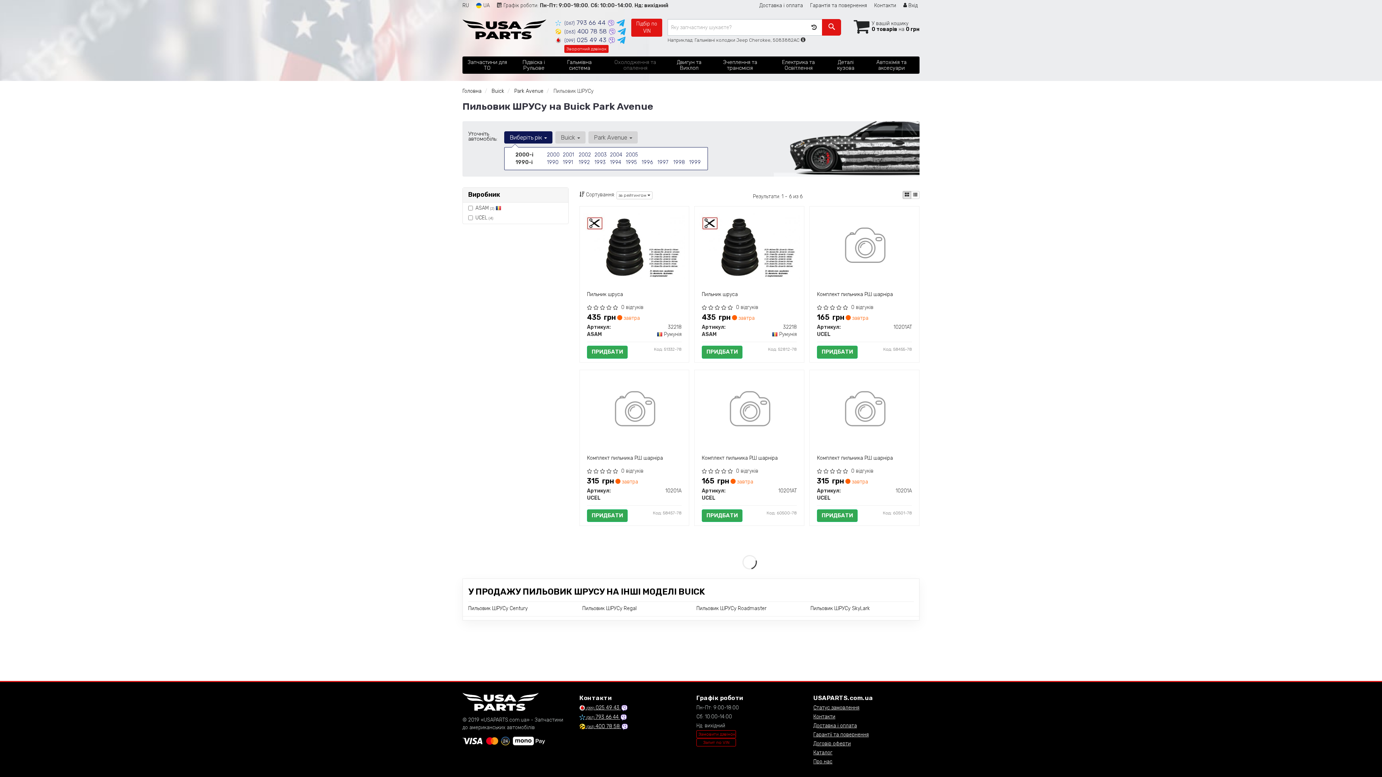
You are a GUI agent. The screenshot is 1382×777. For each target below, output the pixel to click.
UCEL (484, 218)
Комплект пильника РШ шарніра (855, 294)
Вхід (912, 6)
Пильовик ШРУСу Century (498, 608)
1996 (647, 162)
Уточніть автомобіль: (482, 136)
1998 (679, 162)
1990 (553, 162)
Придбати (607, 352)
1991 (568, 162)
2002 (585, 155)
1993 (600, 162)
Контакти (885, 6)
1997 (663, 162)
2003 (601, 155)
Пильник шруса (605, 294)
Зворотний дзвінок (586, 48)
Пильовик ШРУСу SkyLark (840, 608)
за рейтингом (633, 195)
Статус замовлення (836, 708)
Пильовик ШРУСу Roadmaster (731, 608)
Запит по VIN (716, 742)
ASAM (484, 208)
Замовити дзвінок (717, 734)
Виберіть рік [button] (526, 137)
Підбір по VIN (646, 27)
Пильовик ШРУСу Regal (609, 608)
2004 (616, 155)
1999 (695, 162)
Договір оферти (832, 744)
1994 (615, 162)
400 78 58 (586, 31)
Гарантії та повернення (841, 735)
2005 (632, 155)
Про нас (822, 762)
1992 (584, 162)
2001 (568, 155)
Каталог (822, 753)
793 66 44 (586, 22)
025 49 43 (586, 40)
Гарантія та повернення (838, 6)
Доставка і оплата (781, 6)
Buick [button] (569, 137)
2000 (553, 155)
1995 (631, 162)
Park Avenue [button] (611, 137)
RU (465, 6)
